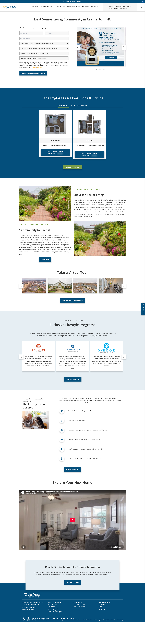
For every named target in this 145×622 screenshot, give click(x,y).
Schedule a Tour (72, 582)
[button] (96, 69)
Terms (34, 68)
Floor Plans (102, 604)
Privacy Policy (54, 618)
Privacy (39, 68)
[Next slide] (124, 47)
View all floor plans (72, 167)
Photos (101, 606)
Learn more (45, 260)
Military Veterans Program (55, 611)
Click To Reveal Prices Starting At (55, 152)
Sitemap (72, 618)
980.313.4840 (127, 6)
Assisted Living (63, 105)
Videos (101, 608)
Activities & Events (53, 608)
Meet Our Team (52, 604)
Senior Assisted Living (79, 604)
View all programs (72, 379)
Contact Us (94, 6)
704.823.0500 (123, 8)
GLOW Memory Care (79, 105)
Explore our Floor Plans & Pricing (71, 1)
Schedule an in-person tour (72, 301)
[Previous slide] (77, 47)
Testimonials (51, 606)
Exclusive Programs (53, 610)
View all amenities (72, 470)
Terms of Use (64, 618)
